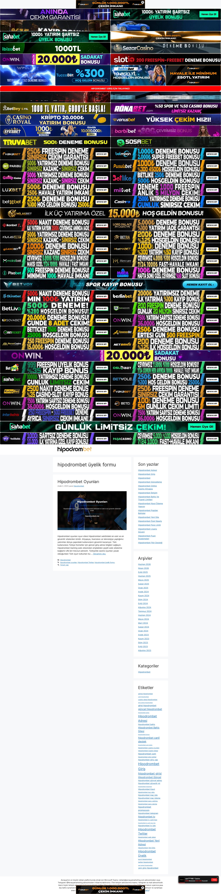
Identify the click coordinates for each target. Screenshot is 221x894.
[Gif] (110, 213)
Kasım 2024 (143, 596)
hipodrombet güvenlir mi (149, 783)
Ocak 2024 (143, 631)
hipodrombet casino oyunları (148, 748)
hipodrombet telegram (148, 813)
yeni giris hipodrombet (148, 868)
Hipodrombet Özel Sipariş (150, 521)
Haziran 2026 (144, 564)
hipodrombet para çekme (147, 804)
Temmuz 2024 (144, 611)
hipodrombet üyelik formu (105, 562)
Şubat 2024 (143, 627)
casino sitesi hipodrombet (147, 700)
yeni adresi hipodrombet (145, 865)
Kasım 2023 (143, 639)
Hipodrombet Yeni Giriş (146, 848)
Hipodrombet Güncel (149, 777)
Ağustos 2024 (144, 607)
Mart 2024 (143, 623)
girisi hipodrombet (147, 705)
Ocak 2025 (143, 588)
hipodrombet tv (146, 816)
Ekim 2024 (143, 599)
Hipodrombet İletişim (147, 493)
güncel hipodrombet (150, 709)
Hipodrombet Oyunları (78, 481)
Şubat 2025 (143, 584)
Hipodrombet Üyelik (147, 853)
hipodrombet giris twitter (147, 757)
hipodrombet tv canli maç (147, 820)
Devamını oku (99, 554)
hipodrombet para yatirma (148, 801)
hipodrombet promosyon (144, 809)
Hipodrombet (65, 560)
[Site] (55, 154)
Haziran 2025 (144, 576)
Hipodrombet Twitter (86, 562)
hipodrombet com (147, 753)
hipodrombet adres (143, 712)
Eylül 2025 (143, 572)
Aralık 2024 (143, 592)
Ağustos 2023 (144, 650)
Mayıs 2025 (143, 580)
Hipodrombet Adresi (147, 470)
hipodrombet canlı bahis (145, 745)
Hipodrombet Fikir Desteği (150, 543)
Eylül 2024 (143, 603)
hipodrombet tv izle (147, 825)
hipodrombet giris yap (148, 760)
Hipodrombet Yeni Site (148, 517)
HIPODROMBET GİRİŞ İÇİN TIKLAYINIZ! (110, 88)
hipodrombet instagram (145, 786)
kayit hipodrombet (145, 859)
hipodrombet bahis (146, 724)
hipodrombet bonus (144, 734)
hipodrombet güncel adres (150, 780)
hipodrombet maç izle (148, 795)
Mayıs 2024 (143, 619)
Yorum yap (64, 565)
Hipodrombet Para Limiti (149, 525)
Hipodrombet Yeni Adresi (149, 842)
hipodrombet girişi (150, 773)
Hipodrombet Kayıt (146, 789)
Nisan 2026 (143, 568)
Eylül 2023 (143, 646)
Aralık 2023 (143, 635)
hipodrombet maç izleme (149, 798)
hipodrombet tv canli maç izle (146, 823)
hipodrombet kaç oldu (146, 792)
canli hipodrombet (143, 697)
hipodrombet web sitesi (147, 837)
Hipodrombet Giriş (146, 474)
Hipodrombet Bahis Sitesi (148, 729)
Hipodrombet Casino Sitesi (148, 751)
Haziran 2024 (144, 615)
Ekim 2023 (143, 642)
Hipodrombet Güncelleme (150, 482)
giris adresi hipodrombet (145, 702)
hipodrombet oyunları (68, 562)
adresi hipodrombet (145, 694)
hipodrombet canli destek (149, 739)
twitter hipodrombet (145, 862)
